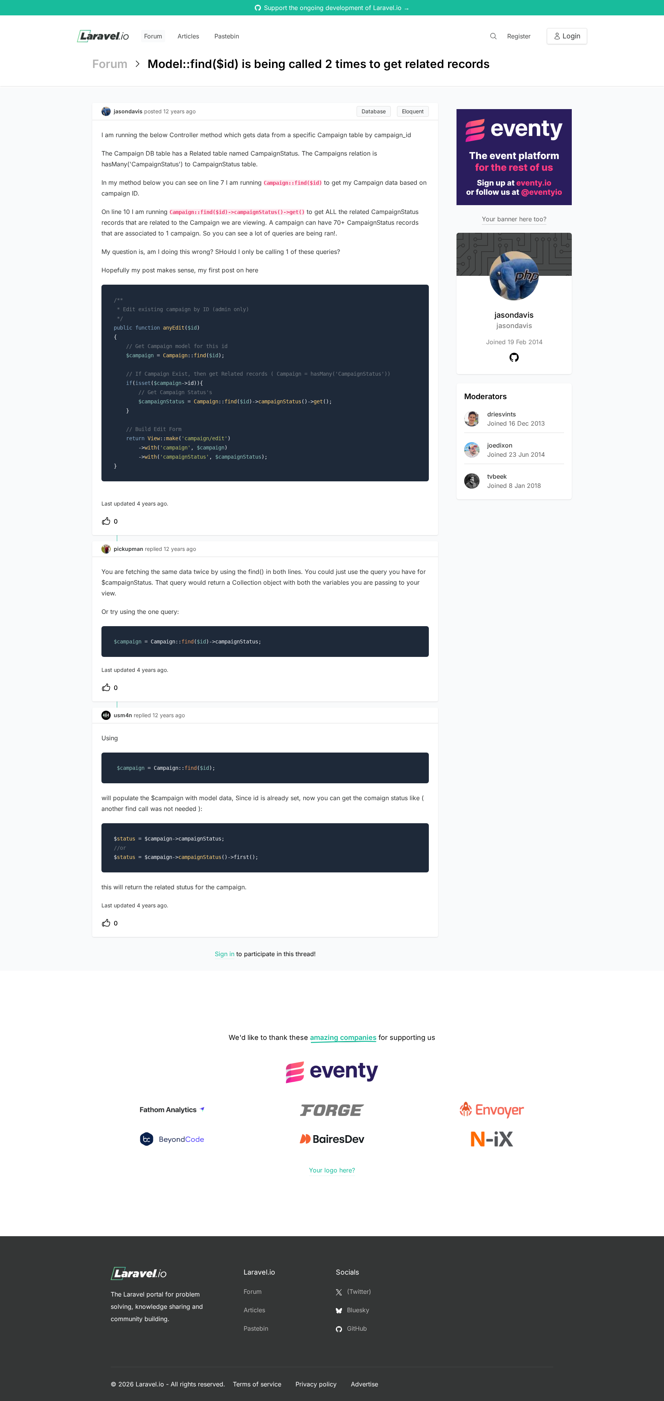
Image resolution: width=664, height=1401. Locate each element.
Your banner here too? (514, 219)
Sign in (224, 954)
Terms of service (258, 1384)
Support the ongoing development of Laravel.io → (337, 8)
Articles (188, 36)
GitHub (356, 1328)
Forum (153, 36)
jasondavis (514, 320)
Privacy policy (317, 1384)
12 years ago (180, 548)
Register (519, 36)
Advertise (364, 1384)
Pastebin (226, 36)
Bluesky (357, 1310)
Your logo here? (332, 1170)
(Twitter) (358, 1291)
